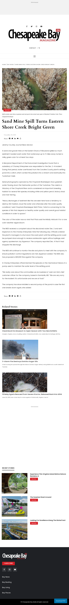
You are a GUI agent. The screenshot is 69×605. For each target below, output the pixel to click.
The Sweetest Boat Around (40, 497)
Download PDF (60, 601)
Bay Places (6, 593)
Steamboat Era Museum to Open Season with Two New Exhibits (29, 331)
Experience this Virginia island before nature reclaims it (48, 475)
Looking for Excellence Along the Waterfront (47, 520)
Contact (32, 48)
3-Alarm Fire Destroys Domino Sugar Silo (20, 361)
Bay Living (6, 587)
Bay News (7, 110)
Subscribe (8, 563)
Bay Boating (7, 582)
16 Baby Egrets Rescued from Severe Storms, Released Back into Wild (32, 394)
